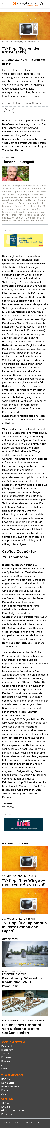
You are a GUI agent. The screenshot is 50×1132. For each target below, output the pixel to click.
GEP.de (5, 1103)
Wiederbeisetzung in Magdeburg (23, 1020)
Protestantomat (10, 1086)
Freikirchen (7, 1114)
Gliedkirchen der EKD (14, 1110)
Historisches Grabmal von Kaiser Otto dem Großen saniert (21, 1029)
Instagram (7, 1049)
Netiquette (8, 1123)
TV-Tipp (11, 807)
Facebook (6, 1046)
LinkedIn (6, 1068)
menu (3, 4)
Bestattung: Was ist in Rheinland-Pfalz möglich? (22, 982)
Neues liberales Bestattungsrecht (14, 973)
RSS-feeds (7, 1079)
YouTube (6, 1053)
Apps (4, 1094)
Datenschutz (29, 1123)
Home (4, 110)
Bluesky (5, 1061)
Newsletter (7, 1082)
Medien (38, 103)
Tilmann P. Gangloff (24, 103)
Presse (18, 1123)
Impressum (41, 1123)
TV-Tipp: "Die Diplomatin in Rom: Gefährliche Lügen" (24, 927)
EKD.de (5, 1106)
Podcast (6, 1090)
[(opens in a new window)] (23, 240)
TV (3, 807)
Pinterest (6, 1057)
